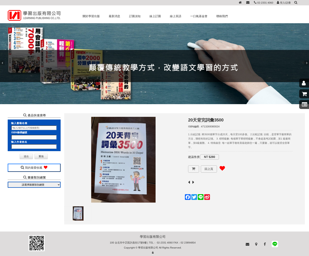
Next (306, 63)
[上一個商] (190, 182)
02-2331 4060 (265, 2)
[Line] (275, 244)
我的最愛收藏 (34, 167)
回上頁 (209, 168)
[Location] (256, 244)
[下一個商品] (194, 182)
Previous (2, 63)
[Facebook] (264, 244)
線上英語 (175, 16)
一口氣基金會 (198, 16)
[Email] (247, 3)
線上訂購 (155, 16)
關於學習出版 (91, 16)
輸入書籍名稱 (19, 123)
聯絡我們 (222, 16)
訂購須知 (135, 16)
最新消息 (114, 16)
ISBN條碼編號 (19, 132)
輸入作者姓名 (19, 141)
